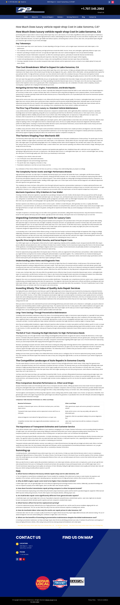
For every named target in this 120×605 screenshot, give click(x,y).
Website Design (49, 600)
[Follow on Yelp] (23, 559)
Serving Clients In (72, 17)
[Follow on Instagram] (112, 2)
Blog (83, 17)
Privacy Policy (91, 600)
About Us (35, 17)
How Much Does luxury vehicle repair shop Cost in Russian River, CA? (36, 525)
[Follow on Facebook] (109, 2)
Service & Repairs (47, 17)
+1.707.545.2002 (24, 554)
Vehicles (60, 17)
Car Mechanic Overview (62, 525)
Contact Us (92, 17)
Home (26, 17)
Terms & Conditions (102, 600)
